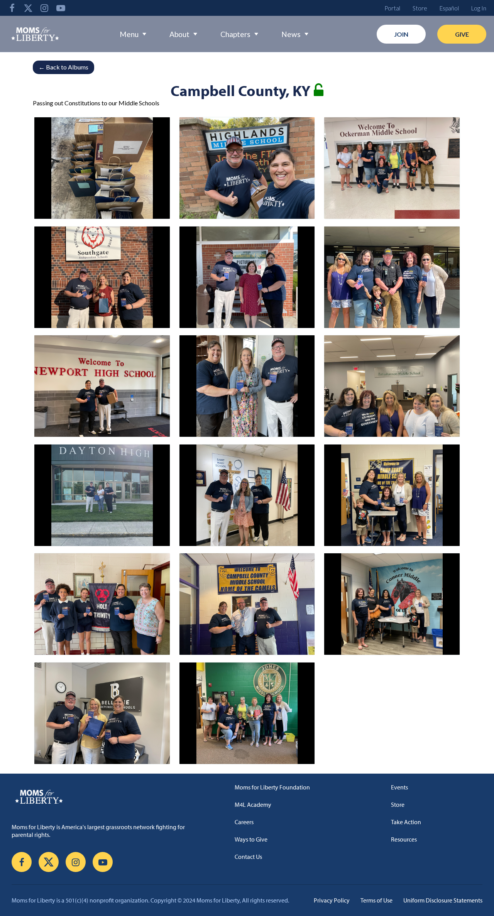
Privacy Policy (332, 900)
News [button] (291, 34)
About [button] (179, 34)
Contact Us (248, 856)
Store (420, 8)
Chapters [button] (235, 34)
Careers (244, 822)
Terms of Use (376, 900)
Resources (404, 839)
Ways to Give (251, 839)
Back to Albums (63, 67)
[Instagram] (44, 8)
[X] (28, 8)
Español (449, 8)
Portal (392, 8)
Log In (478, 8)
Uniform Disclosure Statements (442, 900)
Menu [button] (129, 34)
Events (399, 787)
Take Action (406, 822)
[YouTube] (60, 8)
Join (401, 34)
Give (462, 34)
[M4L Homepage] (35, 34)
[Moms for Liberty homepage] (106, 796)
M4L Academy (253, 804)
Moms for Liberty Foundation (272, 787)
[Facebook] (12, 8)
